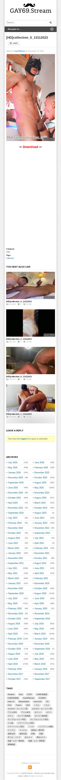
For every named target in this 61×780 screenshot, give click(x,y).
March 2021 (13, 578)
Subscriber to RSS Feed (30, 767)
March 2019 (40, 633)
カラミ (49, 712)
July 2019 (39, 623)
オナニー (38, 712)
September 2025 (16, 482)
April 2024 (13, 503)
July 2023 (12, 518)
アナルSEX (12, 712)
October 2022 (14, 533)
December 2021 (41, 553)
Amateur (11, 694)
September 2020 (16, 593)
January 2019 (40, 639)
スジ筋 (10, 723)
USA (28, 705)
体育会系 (11, 734)
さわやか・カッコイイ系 (17, 709)
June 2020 (39, 598)
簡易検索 (11, 744)
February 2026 (41, 467)
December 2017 (15, 674)
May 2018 (39, 659)
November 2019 (41, 613)
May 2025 (39, 487)
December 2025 (41, 472)
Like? (15, 43)
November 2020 (15, 588)
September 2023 (16, 513)
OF (47, 702)
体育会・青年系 (37, 730)
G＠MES (42, 698)
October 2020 (40, 588)
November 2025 (15, 477)
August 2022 (14, 538)
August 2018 (14, 654)
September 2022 (42, 533)
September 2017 (42, 679)
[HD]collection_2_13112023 (19, 339)
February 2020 (15, 608)
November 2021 (15, 558)
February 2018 (15, 669)
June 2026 (39, 462)
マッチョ (11, 730)
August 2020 (40, 593)
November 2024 (41, 492)
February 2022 (41, 548)
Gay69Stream (19, 51)
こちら (37, 705)
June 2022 (13, 543)
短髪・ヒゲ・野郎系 (16, 741)
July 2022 (39, 538)
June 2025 (13, 487)
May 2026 (12, 467)
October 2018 (14, 649)
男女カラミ (41, 737)
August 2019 (14, 623)
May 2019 (39, 628)
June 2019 (13, 628)
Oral (9, 705)
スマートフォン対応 (26, 723)
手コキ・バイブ (14, 737)
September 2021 (16, 563)
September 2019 (42, 618)
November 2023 (15, 508)
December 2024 (15, 492)
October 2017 (14, 679)
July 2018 (39, 654)
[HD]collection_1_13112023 (19, 414)
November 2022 (41, 528)
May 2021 (12, 573)
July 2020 (12, 598)
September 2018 (42, 649)
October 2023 (40, 508)
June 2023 (39, 518)
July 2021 (12, 568)
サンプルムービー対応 (17, 719)
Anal (20, 694)
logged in (24, 439)
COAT (29, 694)
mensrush (38, 702)
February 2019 (15, 639)
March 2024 (40, 503)
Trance (18, 705)
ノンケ (31, 727)
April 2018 (13, 664)
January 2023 (40, 523)
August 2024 (40, 497)
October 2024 (14, 497)
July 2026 (12, 462)
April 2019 (13, 633)
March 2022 (13, 548)
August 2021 (40, 563)
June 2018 (13, 659)
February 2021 (41, 578)
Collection (10, 258)
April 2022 (39, 543)
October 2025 (40, 477)
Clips (8, 252)
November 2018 (41, 644)
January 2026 (14, 472)
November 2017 (41, 674)
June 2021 (39, 568)
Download (30, 147)
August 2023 (40, 513)
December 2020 (41, 583)
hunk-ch (11, 702)
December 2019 (15, 613)
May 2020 (12, 603)
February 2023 (15, 523)
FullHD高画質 (41, 694)
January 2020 (40, 608)
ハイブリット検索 (45, 727)
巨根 (33, 734)
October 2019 (14, 618)
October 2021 (40, 558)
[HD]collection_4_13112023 (19, 301)
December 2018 (15, 644)
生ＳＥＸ (28, 737)
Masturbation (24, 702)
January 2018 (40, 669)
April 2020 (39, 603)
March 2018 (40, 664)
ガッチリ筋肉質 (24, 716)
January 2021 (14, 583)
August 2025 (40, 482)
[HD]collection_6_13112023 (19, 376)
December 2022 (15, 528)
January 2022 (14, 553)
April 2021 (39, 573)
